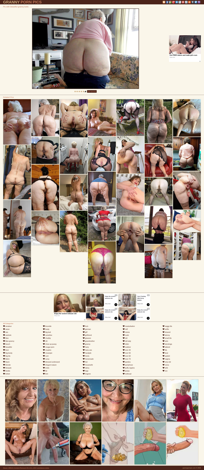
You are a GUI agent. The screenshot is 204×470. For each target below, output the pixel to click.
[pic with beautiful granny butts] (85, 49)
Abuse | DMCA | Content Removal (14, 468)
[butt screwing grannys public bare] (74, 118)
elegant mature (51, 365)
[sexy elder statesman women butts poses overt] (74, 156)
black (7, 362)
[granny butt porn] (45, 117)
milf (126, 329)
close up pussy (51, 344)
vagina (167, 359)
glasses (88, 338)
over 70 (128, 359)
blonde (8, 365)
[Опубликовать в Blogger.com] (164, 2)
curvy (47, 359)
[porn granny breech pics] (74, 192)
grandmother (90, 341)
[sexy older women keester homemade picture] (102, 262)
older (127, 344)
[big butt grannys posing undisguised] (102, 154)
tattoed (167, 347)
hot (86, 362)
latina (87, 368)
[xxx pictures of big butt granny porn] (45, 228)
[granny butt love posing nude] (159, 225)
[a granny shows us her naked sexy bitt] (187, 221)
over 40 (128, 350)
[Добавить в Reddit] (186, 2)
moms (127, 332)
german (88, 329)
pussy (127, 371)
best (7, 350)
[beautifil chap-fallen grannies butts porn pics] (187, 118)
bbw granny (9, 341)
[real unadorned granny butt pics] (130, 234)
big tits (7, 356)
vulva (166, 365)
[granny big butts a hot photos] (102, 189)
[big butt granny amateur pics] (17, 122)
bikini (7, 359)
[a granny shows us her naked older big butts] (45, 150)
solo (166, 341)
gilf (86, 332)
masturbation (130, 326)
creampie (48, 353)
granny (87, 344)
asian (7, 329)
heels (87, 356)
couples (48, 350)
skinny (167, 335)
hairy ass (88, 350)
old (126, 338)
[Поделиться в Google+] (173, 2)
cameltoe (48, 335)
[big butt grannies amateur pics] (45, 187)
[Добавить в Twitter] (196, 2)
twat (166, 353)
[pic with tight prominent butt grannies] (187, 246)
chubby (48, 338)
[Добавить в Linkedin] (176, 2)
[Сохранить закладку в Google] (170, 2)
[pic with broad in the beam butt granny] (187, 190)
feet (46, 374)
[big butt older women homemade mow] (17, 258)
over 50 (128, 353)
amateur (8, 326)
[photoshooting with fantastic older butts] (159, 191)
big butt (48, 332)
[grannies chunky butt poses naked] (159, 160)
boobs (7, 371)
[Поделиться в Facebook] (167, 2)
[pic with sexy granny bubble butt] (187, 154)
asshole (8, 335)
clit (46, 341)
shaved (167, 332)
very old (167, 362)
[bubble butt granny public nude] (74, 231)
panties (128, 362)
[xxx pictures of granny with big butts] (130, 155)
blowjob (8, 368)
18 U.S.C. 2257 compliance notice (37, 468)
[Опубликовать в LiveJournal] (180, 2)
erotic (47, 368)
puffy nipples (130, 368)
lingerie (88, 374)
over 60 (128, 356)
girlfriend (88, 335)
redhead (128, 374)
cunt (46, 356)
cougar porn (49, 347)
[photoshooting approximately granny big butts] (17, 220)
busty (47, 329)
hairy (87, 347)
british (7, 374)
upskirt (167, 356)
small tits (167, 338)
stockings (168, 344)
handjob (88, 353)
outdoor (128, 347)
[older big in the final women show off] (159, 261)
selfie (166, 329)
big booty (8, 353)
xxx (165, 371)
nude (127, 335)
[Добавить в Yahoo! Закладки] (199, 2)
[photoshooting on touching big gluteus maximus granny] (130, 195)
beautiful (8, 347)
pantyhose (129, 365)
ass (6, 332)
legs (86, 371)
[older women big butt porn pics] (102, 223)
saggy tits (168, 326)
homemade (89, 359)
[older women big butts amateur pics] (159, 121)
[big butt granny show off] (130, 117)
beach (7, 344)
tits (165, 350)
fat (46, 371)
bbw (7, 338)
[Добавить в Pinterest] (183, 2)
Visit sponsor (92, 91)
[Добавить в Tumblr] (192, 2)
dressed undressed (52, 362)
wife (166, 368)
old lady (128, 341)
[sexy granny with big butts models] (17, 172)
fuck (86, 326)
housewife (89, 365)
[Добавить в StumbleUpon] (189, 2)
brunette (48, 326)
